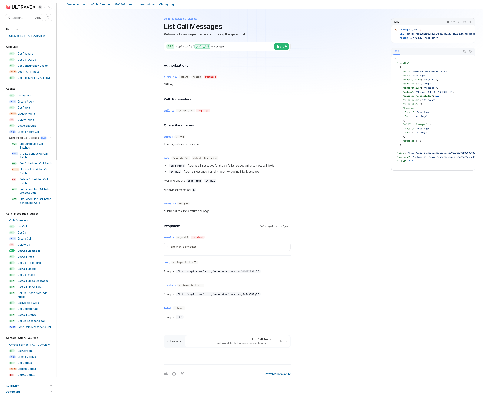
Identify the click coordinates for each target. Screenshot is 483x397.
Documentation (76, 4)
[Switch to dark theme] (49, 7)
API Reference (100, 4)
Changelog (166, 4)
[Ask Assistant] (470, 21)
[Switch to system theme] (40, 7)
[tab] (396, 51)
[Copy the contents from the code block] (464, 21)
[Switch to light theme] (45, 7)
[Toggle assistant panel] (48, 17)
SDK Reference (124, 4)
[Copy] (269, 46)
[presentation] (28, 190)
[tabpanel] (433, 112)
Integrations (147, 4)
